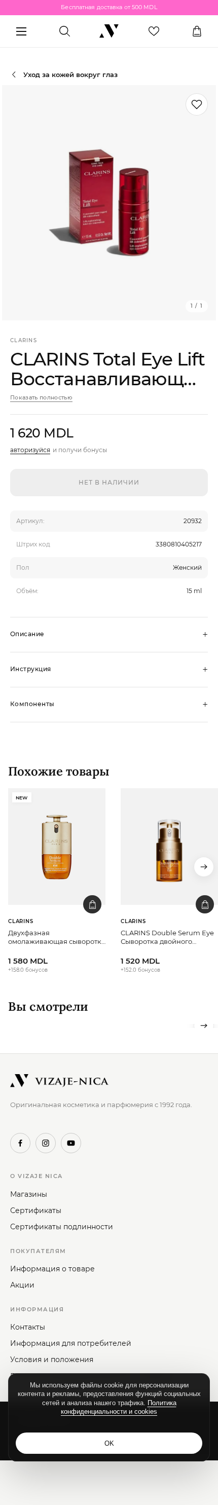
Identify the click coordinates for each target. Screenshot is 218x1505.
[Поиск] (65, 31)
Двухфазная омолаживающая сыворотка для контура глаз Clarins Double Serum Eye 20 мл (56, 937)
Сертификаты (35, 1210)
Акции (22, 1285)
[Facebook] (20, 1143)
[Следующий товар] (204, 867)
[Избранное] (154, 31)
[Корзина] (197, 31)
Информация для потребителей (70, 1343)
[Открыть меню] (21, 31)
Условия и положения (51, 1359)
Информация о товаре (52, 1268)
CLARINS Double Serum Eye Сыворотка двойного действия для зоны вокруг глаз (167, 937)
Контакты (27, 1327)
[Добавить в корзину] (92, 904)
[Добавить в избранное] (197, 104)
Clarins (23, 340)
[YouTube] (71, 1143)
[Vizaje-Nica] (109, 31)
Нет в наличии (109, 482)
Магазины (28, 1194)
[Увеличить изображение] (109, 202)
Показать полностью (41, 397)
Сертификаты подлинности (61, 1226)
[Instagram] (45, 1143)
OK (109, 1443)
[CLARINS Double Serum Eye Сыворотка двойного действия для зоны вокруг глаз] (169, 846)
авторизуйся (30, 450)
